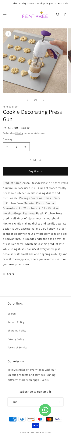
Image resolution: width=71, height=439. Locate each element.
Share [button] (10, 273)
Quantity (7, 139)
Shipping (19, 133)
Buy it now (35, 171)
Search (12, 313)
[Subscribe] (59, 402)
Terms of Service (17, 347)
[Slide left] (27, 100)
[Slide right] (44, 100)
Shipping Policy (17, 330)
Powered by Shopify (43, 432)
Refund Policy (16, 322)
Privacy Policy (16, 339)
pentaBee (30, 432)
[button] (5, 14)
